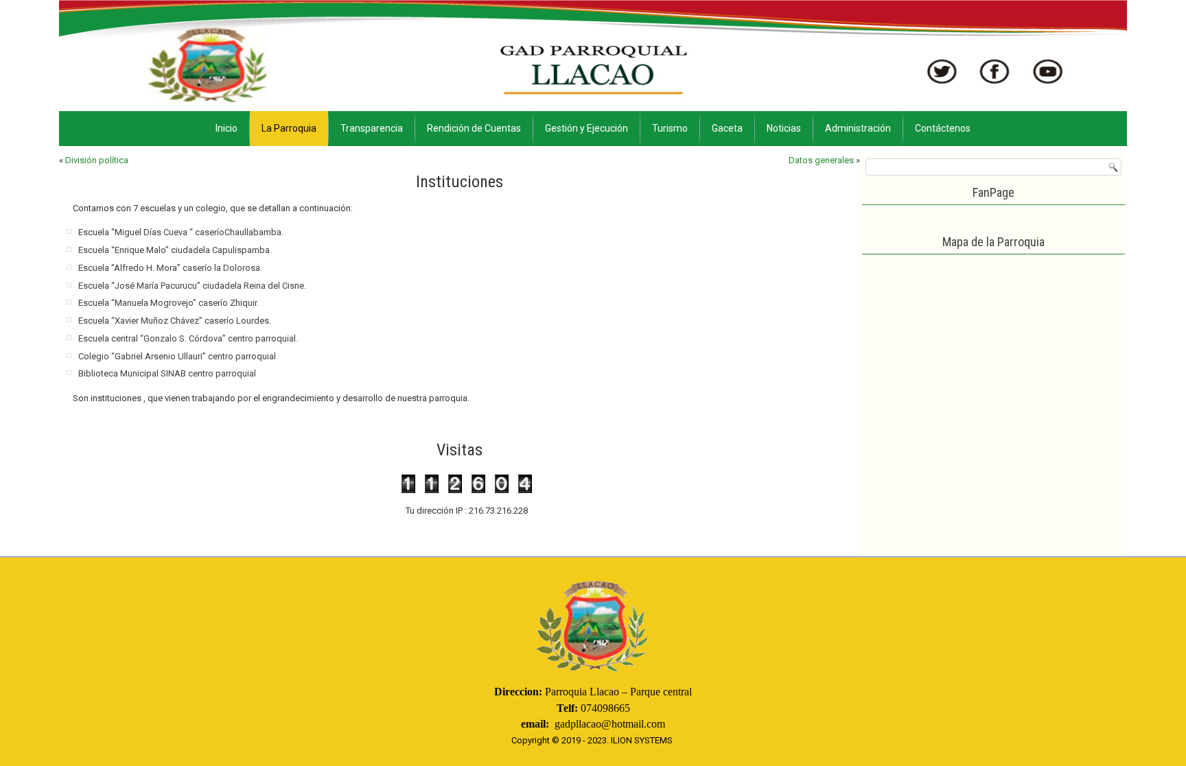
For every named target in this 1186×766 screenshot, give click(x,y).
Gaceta (727, 128)
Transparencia (371, 128)
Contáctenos (942, 128)
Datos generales (821, 160)
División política (96, 160)
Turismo (670, 128)
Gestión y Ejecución (586, 128)
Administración (858, 128)
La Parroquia (288, 128)
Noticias (784, 128)
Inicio (226, 128)
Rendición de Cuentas (474, 128)
